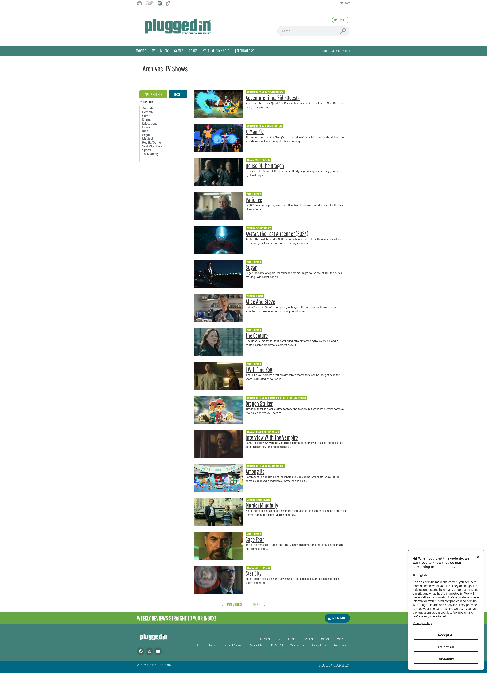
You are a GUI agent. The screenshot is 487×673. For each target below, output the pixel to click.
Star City (254, 573)
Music (164, 50)
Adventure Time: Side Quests (273, 97)
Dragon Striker (259, 403)
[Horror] (162, 127)
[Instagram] (149, 651)
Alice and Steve (260, 301)
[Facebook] (141, 651)
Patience (254, 199)
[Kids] (162, 131)
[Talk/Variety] (162, 154)
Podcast (213, 645)
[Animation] (162, 108)
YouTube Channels (216, 50)
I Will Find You (259, 369)
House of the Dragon (265, 165)
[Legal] (162, 135)
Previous (231, 604)
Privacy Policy (318, 645)
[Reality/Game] (162, 142)
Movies (141, 50)
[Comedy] (162, 112)
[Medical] (162, 139)
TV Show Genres (147, 102)
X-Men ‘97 (255, 131)
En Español (277, 645)
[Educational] (162, 123)
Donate (341, 639)
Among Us (255, 471)
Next (259, 604)
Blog (199, 645)
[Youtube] (158, 651)
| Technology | (245, 50)
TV (153, 50)
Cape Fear (255, 539)
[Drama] (162, 120)
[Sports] (162, 150)
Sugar (251, 267)
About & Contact (233, 645)
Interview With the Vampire (272, 437)
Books (193, 50)
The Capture (257, 335)
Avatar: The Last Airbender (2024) (277, 233)
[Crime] (162, 116)
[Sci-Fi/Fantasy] (162, 146)
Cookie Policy (257, 645)
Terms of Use (297, 645)
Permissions (339, 645)
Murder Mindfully (262, 505)
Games (179, 50)
